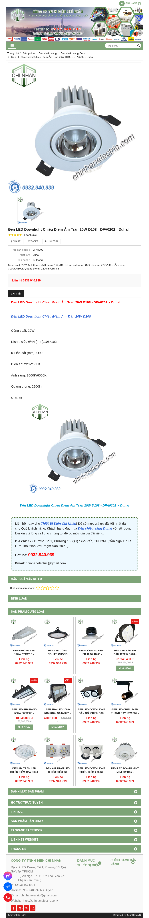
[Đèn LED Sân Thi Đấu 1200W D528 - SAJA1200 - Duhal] (125, 633)
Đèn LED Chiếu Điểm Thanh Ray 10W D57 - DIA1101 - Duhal (125, 713)
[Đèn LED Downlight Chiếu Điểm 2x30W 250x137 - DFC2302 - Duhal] (91, 751)
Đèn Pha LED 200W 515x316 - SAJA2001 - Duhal (57, 713)
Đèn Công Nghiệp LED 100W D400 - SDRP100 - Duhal (91, 654)
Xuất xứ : (25, 254)
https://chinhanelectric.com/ (40, 900)
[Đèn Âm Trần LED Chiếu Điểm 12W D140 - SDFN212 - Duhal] (24, 751)
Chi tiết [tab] (16, 293)
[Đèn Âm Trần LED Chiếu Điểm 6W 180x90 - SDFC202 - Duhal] (58, 751)
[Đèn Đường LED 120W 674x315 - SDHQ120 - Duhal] (24, 633)
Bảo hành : (23, 259)
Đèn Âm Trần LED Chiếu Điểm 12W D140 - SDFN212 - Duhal (24, 772)
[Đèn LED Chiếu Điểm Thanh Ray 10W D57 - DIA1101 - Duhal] (125, 692)
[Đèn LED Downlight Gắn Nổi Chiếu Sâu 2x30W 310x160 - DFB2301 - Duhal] (91, 692)
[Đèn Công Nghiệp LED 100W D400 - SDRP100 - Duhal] (91, 633)
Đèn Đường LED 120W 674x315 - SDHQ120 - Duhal (24, 654)
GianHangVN (134, 915)
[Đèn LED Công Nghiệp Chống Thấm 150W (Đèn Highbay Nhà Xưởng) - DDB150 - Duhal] (58, 633)
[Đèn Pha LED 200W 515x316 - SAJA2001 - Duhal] (58, 692)
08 (89, 316)
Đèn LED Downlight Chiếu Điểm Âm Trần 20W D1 (49, 316)
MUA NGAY (125, 668)
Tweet (34, 241)
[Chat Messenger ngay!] (7, 875)
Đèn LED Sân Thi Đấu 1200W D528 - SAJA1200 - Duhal (125, 654)
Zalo (8, 886)
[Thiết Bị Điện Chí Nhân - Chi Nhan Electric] (74, 40)
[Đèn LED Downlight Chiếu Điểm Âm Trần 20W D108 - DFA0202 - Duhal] (74, 129)
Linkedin (52, 241)
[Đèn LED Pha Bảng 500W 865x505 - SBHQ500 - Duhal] (24, 692)
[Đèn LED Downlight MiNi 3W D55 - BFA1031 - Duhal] (125, 751)
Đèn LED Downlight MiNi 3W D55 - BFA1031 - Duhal (125, 772)
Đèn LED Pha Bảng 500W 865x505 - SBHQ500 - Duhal (24, 713)
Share (16, 241)
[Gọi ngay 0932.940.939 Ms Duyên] (7, 897)
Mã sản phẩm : (21, 249)
